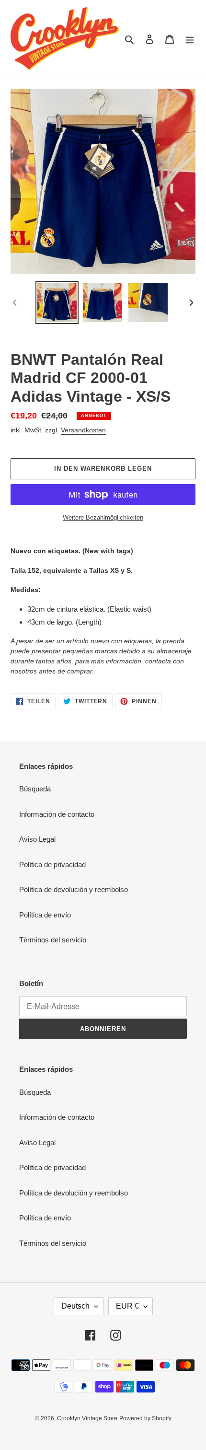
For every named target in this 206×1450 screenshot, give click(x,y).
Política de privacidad (52, 864)
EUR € (127, 1306)
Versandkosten (83, 430)
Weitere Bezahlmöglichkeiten (103, 517)
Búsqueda (35, 789)
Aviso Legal (37, 839)
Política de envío (45, 915)
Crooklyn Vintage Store (87, 1418)
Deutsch (75, 1306)
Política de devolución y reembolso (73, 889)
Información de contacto (56, 814)
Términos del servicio (52, 940)
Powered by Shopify (145, 1418)
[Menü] (190, 39)
